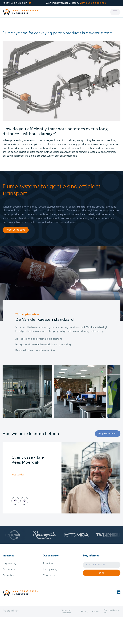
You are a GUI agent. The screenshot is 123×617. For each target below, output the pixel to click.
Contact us (49, 575)
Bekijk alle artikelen (107, 433)
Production (9, 569)
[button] (115, 12)
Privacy (84, 612)
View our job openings (93, 3)
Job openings (51, 569)
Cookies (95, 612)
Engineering (9, 563)
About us (48, 563)
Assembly (8, 575)
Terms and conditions (66, 611)
